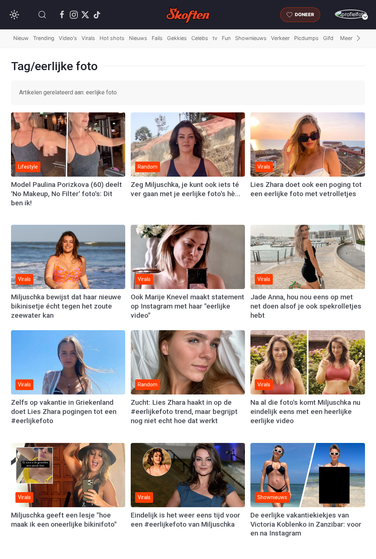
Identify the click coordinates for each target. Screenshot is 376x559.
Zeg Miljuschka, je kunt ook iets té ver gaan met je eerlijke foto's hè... (186, 189)
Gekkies (177, 38)
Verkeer (280, 38)
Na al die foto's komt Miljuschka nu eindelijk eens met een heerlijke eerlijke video (305, 411)
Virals (88, 38)
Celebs (199, 38)
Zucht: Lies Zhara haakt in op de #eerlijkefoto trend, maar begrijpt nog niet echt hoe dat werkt (184, 411)
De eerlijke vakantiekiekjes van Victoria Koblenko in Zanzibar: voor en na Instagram (305, 524)
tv (215, 38)
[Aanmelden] (350, 14)
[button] (42, 14)
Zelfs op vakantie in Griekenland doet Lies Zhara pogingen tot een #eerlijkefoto (63, 411)
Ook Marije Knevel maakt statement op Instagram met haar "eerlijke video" (187, 306)
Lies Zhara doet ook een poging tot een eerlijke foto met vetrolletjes (306, 189)
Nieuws (138, 38)
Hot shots (112, 38)
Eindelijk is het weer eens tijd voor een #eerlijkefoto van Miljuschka (185, 520)
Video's (68, 38)
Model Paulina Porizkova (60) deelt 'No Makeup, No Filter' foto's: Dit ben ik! (66, 193)
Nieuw (21, 38)
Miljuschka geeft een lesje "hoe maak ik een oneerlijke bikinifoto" (64, 520)
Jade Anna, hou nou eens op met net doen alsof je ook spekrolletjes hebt (305, 306)
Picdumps (306, 38)
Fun (226, 38)
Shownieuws (251, 38)
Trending (43, 38)
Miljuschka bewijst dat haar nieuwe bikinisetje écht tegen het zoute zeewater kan (66, 306)
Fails (157, 38)
